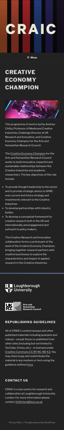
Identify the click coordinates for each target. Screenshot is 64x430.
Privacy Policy (15, 422)
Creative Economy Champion (28, 153)
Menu (34, 57)
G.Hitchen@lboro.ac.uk (28, 401)
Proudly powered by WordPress (40, 422)
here (30, 364)
